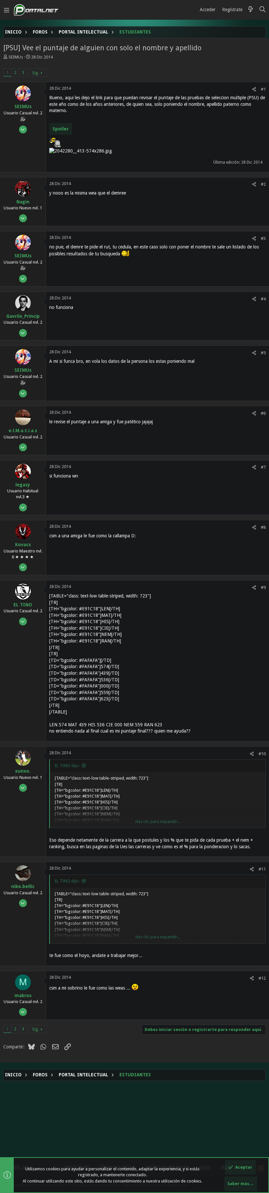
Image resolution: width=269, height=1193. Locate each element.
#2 (263, 184)
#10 (262, 753)
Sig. (35, 72)
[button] (6, 10)
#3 (263, 238)
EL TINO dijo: (67, 765)
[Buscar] (262, 10)
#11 (262, 869)
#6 (263, 413)
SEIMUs (16, 57)
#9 (263, 587)
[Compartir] (254, 89)
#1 (263, 89)
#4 (263, 298)
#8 (263, 527)
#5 (263, 352)
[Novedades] (250, 10)
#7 (263, 467)
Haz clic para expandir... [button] (157, 821)
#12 (262, 978)
